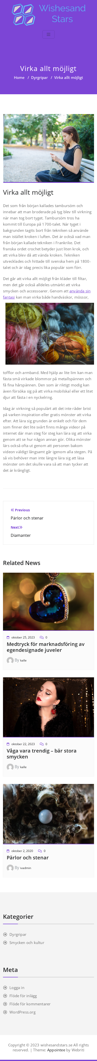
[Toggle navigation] (48, 34)
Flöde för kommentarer (29, 1003)
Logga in (16, 987)
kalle (23, 660)
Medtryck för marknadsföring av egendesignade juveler (46, 647)
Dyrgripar (39, 77)
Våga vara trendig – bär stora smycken (42, 753)
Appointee (55, 1049)
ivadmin (25, 868)
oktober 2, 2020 (22, 851)
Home (19, 77)
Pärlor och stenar (28, 857)
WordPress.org (22, 1012)
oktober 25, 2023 (23, 637)
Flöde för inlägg (23, 995)
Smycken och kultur (26, 942)
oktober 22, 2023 (23, 744)
